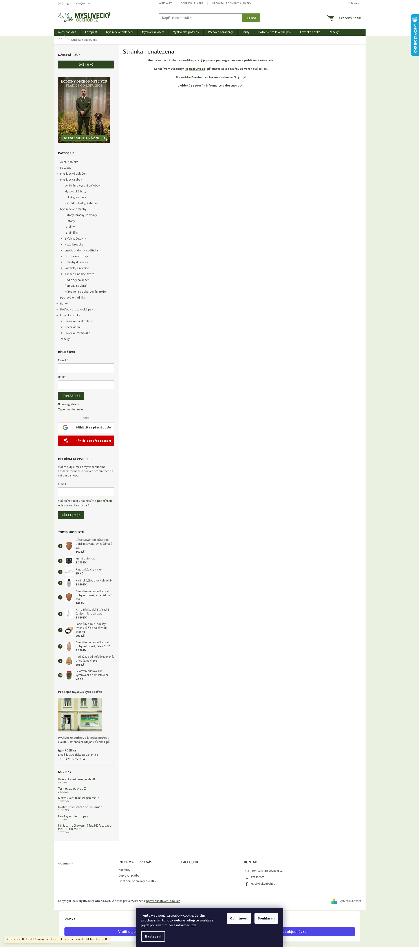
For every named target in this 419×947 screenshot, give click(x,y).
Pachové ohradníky (72, 297)
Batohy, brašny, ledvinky (81, 215)
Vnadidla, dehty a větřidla (81, 250)
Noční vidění (73, 327)
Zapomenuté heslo (70, 410)
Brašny (70, 227)
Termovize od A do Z (72, 788)
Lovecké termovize (77, 333)
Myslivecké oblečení (73, 174)
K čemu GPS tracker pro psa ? (78, 797)
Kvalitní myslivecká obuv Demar (80, 807)
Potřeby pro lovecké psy (76, 309)
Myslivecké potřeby (73, 209)
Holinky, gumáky (75, 197)
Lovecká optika (70, 315)
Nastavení (153, 936)
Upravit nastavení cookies (163, 901)
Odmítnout (239, 918)
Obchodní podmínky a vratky (231, 4)
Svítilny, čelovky (75, 238)
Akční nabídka (69, 162)
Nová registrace (68, 404)
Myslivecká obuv (71, 179)
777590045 (258, 877)
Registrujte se (195, 69)
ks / (86, 64)
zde (193, 925)
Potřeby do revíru (76, 262)
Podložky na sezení (77, 280)
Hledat (251, 18)
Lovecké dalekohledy (79, 321)
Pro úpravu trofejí (76, 256)
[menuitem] (67, 32)
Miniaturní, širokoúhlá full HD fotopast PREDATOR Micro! (84, 827)
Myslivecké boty (75, 191)
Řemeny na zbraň (76, 286)
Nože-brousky (74, 244)
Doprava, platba (192, 4)
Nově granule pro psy (73, 816)
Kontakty (165, 4)
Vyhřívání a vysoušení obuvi (83, 185)
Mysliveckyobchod (263, 884)
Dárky (64, 303)
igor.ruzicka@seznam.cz (267, 871)
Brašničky (72, 233)
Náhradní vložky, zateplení (82, 203)
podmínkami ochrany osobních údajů (85, 503)
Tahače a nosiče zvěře (79, 274)
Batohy (70, 221)
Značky (65, 339)
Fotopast (66, 168)
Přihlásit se (71, 395)
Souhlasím (266, 918)
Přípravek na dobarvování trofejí (86, 292)
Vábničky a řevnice (77, 268)
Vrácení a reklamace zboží (76, 779)
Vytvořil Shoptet (350, 901)
